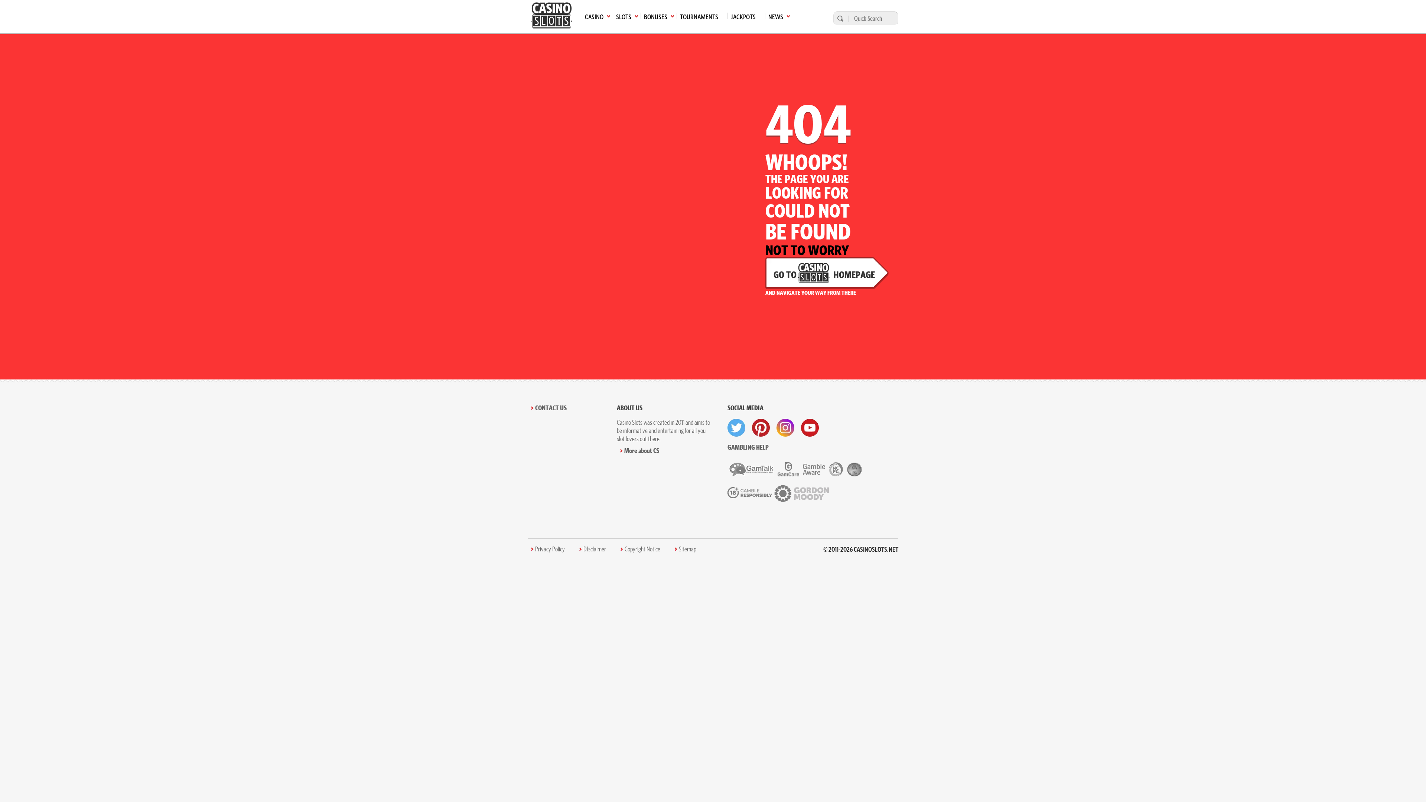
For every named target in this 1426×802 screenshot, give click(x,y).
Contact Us (551, 408)
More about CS (641, 450)
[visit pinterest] (761, 428)
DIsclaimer (594, 549)
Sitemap (687, 549)
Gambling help (748, 447)
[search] (839, 18)
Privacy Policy (550, 549)
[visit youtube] (810, 428)
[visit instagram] (785, 428)
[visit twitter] (736, 428)
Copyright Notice (642, 549)
